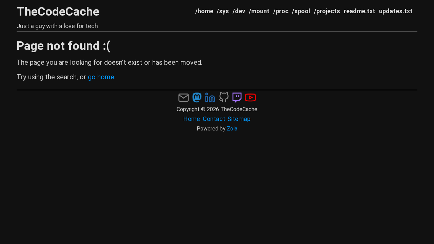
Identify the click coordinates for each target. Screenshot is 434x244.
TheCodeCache (58, 11)
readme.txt (359, 11)
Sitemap (239, 118)
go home (101, 77)
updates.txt (396, 11)
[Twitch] (237, 97)
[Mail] (183, 97)
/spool (301, 11)
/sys (223, 11)
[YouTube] (250, 97)
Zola (232, 128)
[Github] (223, 97)
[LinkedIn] (210, 97)
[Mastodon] (197, 97)
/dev (239, 11)
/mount (259, 11)
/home (204, 11)
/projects (327, 11)
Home (191, 118)
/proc (281, 11)
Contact (214, 118)
